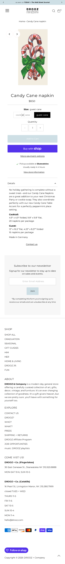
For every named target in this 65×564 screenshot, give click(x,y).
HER (7, 357)
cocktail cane (24, 115)
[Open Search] (53, 11)
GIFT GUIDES (11, 348)
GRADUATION (12, 339)
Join (32, 291)
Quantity (32, 122)
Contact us (31, 244)
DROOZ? (9, 417)
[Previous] (9, 34)
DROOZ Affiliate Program (18, 439)
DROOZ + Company (34, 557)
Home (22, 21)
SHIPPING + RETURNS (16, 435)
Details (11, 183)
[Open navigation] (7, 11)
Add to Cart (32, 138)
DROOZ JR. (10, 365)
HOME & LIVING (13, 361)
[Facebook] (6, 544)
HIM (7, 352)
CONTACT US (12, 413)
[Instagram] (9, 544)
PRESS (8, 431)
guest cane (42, 115)
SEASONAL (10, 343)
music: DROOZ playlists (17, 448)
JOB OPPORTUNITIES (16, 444)
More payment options (32, 156)
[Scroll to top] (59, 556)
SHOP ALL (10, 334)
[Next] (16, 34)
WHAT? (9, 426)
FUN (7, 370)
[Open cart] (58, 11)
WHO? (8, 422)
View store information (34, 172)
